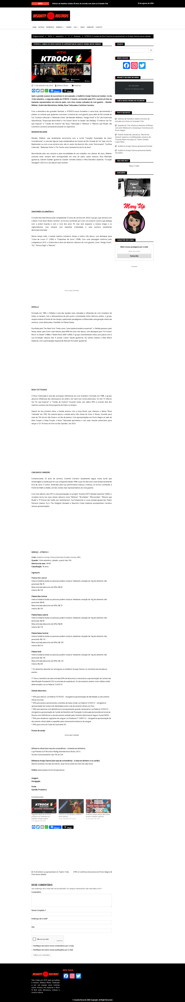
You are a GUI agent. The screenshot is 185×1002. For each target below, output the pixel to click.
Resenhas (59, 27)
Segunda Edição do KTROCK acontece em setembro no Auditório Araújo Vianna (41, 816)
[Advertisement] (114, 16)
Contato (99, 27)
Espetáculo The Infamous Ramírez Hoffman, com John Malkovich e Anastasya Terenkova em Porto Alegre (134, 127)
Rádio (83, 27)
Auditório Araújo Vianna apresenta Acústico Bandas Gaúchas (98, 815)
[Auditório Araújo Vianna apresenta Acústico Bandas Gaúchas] (98, 806)
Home (34, 27)
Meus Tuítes (134, 166)
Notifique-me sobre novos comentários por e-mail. (53, 946)
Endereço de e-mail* (39, 918)
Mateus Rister (62, 85)
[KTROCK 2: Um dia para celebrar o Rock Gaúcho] (71, 806)
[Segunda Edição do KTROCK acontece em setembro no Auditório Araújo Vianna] (44, 806)
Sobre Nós (90, 27)
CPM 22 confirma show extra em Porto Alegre (91, 872)
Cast (75, 27)
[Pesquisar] (151, 50)
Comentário (36, 892)
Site (32, 927)
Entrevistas (50, 27)
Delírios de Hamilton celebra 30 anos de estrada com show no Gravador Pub (80, 4)
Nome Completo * (38, 910)
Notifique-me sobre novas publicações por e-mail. (53, 950)
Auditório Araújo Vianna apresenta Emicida (135, 146)
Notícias (41, 27)
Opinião (69, 27)
